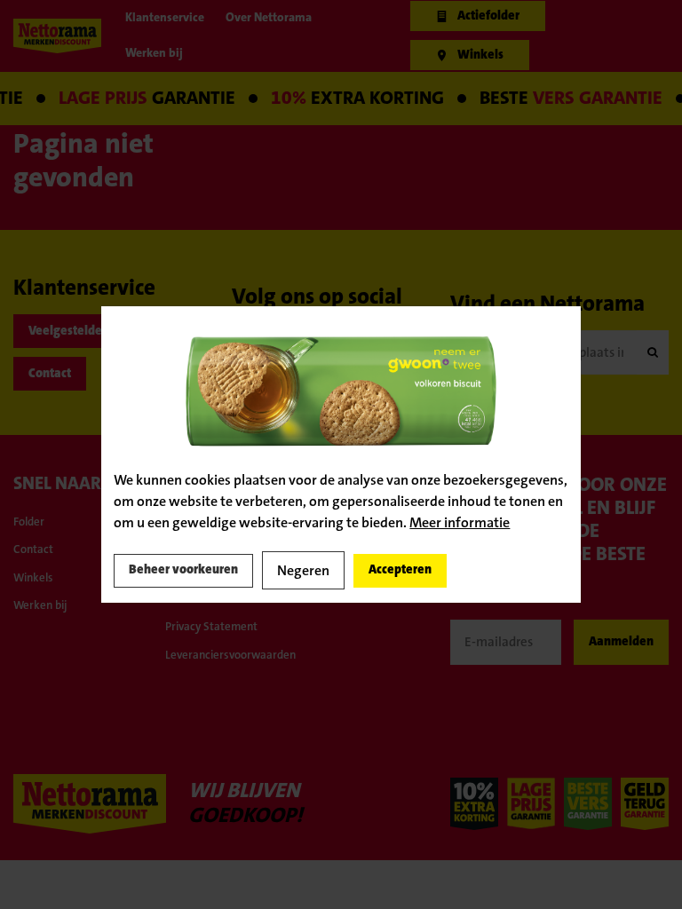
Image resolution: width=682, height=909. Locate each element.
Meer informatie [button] (459, 520)
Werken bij (46, 634)
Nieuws (339, 624)
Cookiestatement (218, 610)
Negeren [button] (335, 570)
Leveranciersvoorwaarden (232, 705)
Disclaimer (198, 642)
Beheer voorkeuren (197, 570)
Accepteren (446, 570)
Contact (59, 386)
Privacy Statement (222, 673)
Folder (32, 539)
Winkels (38, 603)
